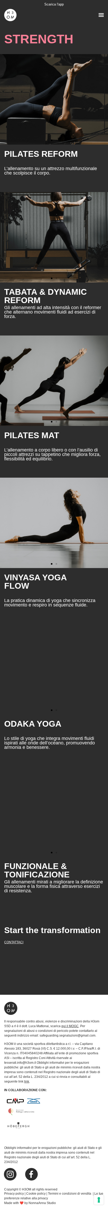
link (26, 1081)
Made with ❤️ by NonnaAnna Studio (30, 1203)
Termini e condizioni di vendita (70, 1193)
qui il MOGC (70, 1026)
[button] (101, 14)
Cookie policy (36, 1193)
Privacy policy (14, 1193)
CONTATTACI (13, 942)
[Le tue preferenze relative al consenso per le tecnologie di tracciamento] (99, 1200)
